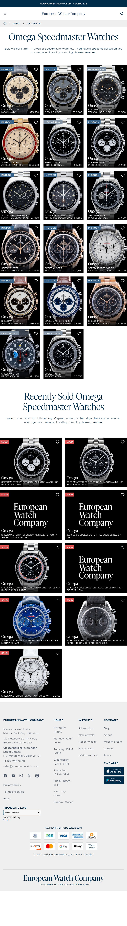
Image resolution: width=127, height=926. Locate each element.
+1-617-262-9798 (14, 761)
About (108, 735)
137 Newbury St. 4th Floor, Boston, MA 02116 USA (20, 740)
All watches (86, 728)
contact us (88, 52)
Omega (16, 24)
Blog (106, 728)
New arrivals (86, 735)
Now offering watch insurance (63, 3)
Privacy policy (12, 785)
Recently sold (87, 741)
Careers (108, 748)
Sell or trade (86, 748)
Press (107, 755)
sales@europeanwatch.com (21, 766)
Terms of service (13, 791)
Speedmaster (33, 24)
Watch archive (88, 755)
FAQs (6, 798)
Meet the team (113, 741)
